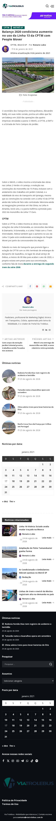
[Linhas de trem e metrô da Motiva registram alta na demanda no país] (9, 595)
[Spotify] (36, 760)
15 (43, 475)
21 (35, 481)
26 (20, 486)
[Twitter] (8, 760)
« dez (5, 501)
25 (13, 486)
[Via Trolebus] (28, 783)
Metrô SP (18, 27)
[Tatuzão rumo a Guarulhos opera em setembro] (9, 393)
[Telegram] (22, 760)
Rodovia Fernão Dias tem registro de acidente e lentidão (34, 374)
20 (28, 481)
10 (6, 475)
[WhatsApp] (43, 286)
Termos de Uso (10, 804)
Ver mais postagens (28, 310)
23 (50, 481)
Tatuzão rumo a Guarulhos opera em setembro (28, 636)
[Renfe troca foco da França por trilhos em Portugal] (9, 427)
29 (43, 486)
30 (50, 486)
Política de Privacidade (14, 800)
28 (35, 486)
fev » (12, 501)
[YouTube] (49, 330)
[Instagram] (43, 330)
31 (6, 492)
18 (13, 481)
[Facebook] (30, 286)
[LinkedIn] (46, 330)
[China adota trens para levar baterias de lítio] (9, 410)
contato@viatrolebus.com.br (30, 817)
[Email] (50, 286)
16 (50, 475)
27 (28, 486)
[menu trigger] (52, 6)
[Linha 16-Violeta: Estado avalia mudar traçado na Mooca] (9, 530)
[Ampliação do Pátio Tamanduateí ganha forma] (9, 552)
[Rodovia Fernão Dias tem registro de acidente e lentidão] (9, 376)
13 (28, 475)
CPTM (6, 27)
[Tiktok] (32, 760)
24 (6, 486)
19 (20, 481)
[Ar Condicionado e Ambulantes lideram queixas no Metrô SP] (9, 573)
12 (20, 475)
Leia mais (46, 537)
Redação (26, 577)
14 (35, 475)
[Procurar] (47, 6)
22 (43, 481)
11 (13, 475)
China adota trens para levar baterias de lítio (27, 645)
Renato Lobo (39, 45)
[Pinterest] (37, 286)
